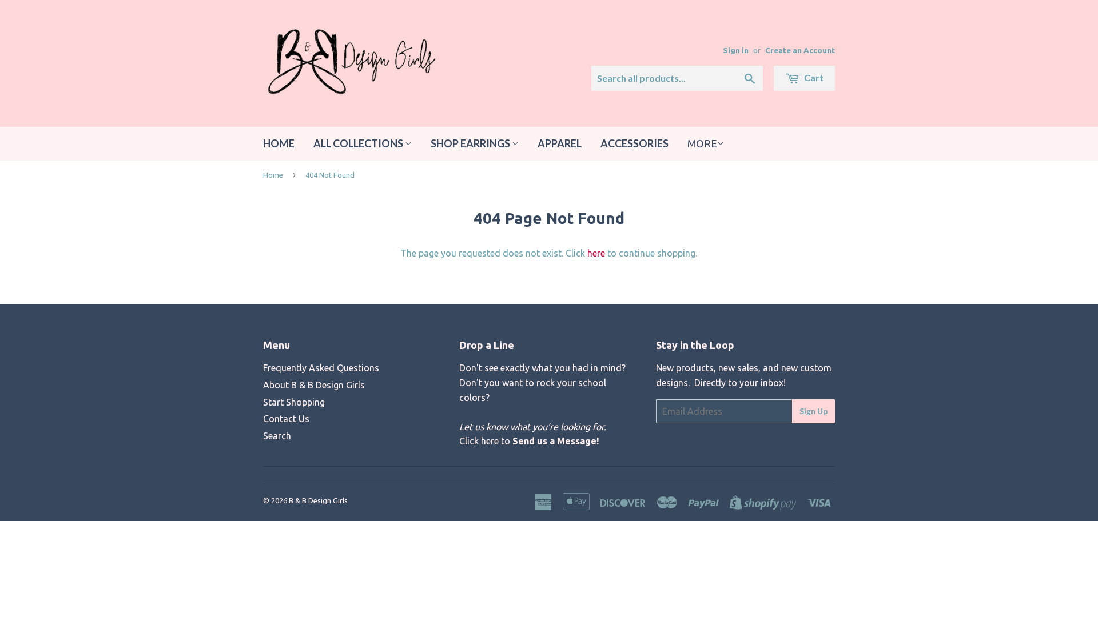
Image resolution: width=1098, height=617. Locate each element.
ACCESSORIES (634, 143)
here (596, 253)
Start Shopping (294, 402)
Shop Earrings (471, 143)
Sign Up (813, 411)
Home (279, 143)
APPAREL (560, 143)
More (702, 143)
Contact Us (286, 419)
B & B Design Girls (318, 500)
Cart (813, 77)
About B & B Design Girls (314, 385)
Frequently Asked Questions (321, 368)
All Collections (359, 143)
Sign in (736, 50)
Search (277, 436)
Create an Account (800, 50)
